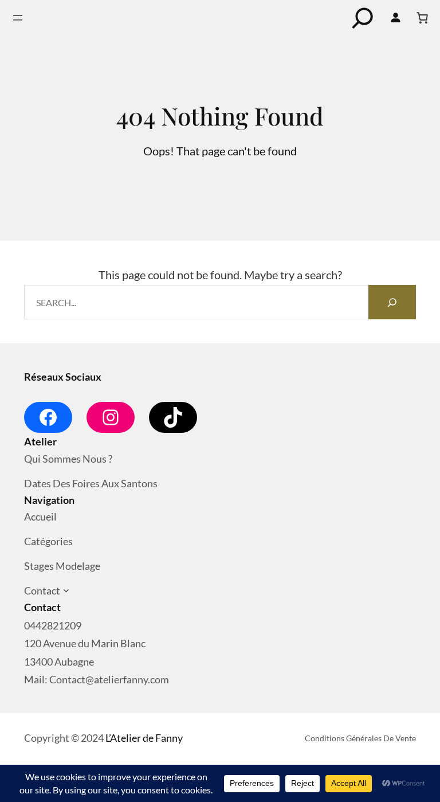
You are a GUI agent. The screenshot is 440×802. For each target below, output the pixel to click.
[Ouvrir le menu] (18, 18)
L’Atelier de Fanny (144, 737)
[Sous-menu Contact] (66, 591)
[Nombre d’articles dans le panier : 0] (422, 18)
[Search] (391, 302)
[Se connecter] (395, 18)
